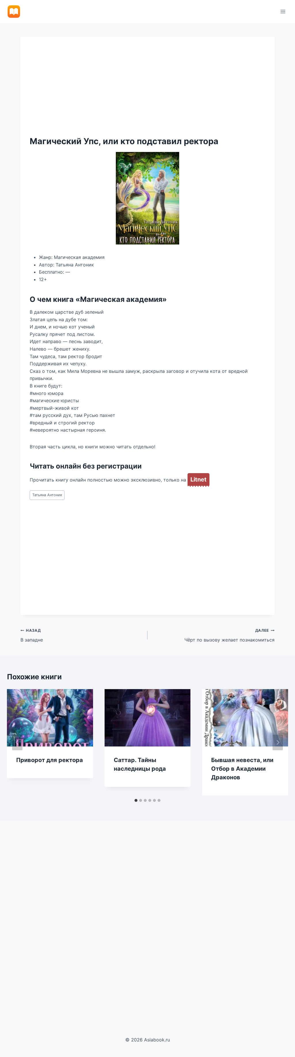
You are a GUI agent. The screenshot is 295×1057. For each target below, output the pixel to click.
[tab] (136, 800)
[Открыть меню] (282, 11)
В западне (31, 635)
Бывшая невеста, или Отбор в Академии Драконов (242, 769)
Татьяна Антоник (47, 495)
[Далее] (278, 742)
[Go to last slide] (17, 742)
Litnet (198, 479)
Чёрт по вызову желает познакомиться (229, 635)
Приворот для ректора (49, 760)
